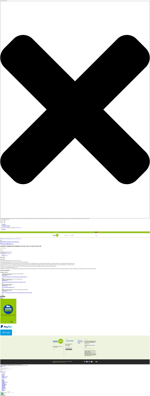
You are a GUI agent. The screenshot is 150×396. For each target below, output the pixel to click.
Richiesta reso (4, 388)
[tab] (76, 255)
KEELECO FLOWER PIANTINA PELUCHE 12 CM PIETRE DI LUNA (14, 282)
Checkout (3, 380)
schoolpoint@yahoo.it (68, 347)
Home (2, 379)
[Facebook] (95, 232)
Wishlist (3, 390)
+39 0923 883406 (69, 341)
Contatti (3, 377)
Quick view (10, 274)
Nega (3, 227)
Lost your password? (3, 371)
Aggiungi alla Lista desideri (5, 274)
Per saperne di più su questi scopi (6, 226)
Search (72, 235)
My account (3, 386)
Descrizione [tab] (2, 257)
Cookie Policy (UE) (4, 384)
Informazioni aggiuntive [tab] (5, 270)
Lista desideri (3, 385)
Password (1, 369)
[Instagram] (96, 232)
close (4, 395)
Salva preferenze (13, 227)
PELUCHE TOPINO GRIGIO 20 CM (8, 287)
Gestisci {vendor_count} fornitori (6, 225)
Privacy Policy (3, 229)
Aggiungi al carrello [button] (4, 275)
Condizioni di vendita (5, 376)
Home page (3, 374)
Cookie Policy (4, 383)
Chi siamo (3, 375)
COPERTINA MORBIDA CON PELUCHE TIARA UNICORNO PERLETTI (14, 276)
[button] (75, 109)
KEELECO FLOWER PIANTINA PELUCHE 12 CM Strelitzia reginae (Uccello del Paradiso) (17, 292)
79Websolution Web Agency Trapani (60, 362)
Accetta (1, 227)
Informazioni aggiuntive (5, 255)
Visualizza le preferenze (8, 227)
